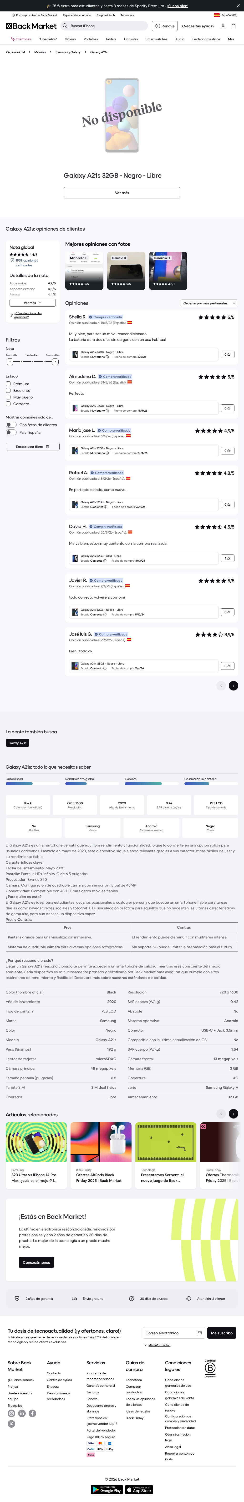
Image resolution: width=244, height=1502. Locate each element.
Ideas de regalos (138, 1411)
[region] (151, 272)
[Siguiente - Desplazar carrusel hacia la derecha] (233, 1114)
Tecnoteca (134, 1380)
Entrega (53, 1386)
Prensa (13, 1386)
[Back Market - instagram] (11, 1413)
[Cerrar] (238, 5)
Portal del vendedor (101, 1430)
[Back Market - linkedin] (22, 1413)
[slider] (10, 361)
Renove (92, 1399)
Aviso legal (173, 1447)
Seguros (92, 1392)
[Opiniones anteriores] (221, 686)
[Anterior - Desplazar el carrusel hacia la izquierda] (221, 1114)
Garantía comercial (100, 1385)
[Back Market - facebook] (32, 1413)
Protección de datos (180, 1428)
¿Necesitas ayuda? (198, 26)
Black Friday (134, 1418)
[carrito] (233, 26)
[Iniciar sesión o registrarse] (223, 26)
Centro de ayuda (59, 1380)
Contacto (54, 1373)
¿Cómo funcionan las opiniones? (28, 315)
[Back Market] (31, 26)
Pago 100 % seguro (100, 1437)
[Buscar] (65, 26)
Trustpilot (15, 1405)
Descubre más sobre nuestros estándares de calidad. (120, 977)
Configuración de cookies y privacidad (180, 1418)
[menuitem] (70, 39)
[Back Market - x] (11, 1424)
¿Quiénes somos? (21, 1380)
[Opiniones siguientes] (233, 686)
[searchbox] (108, 25)
